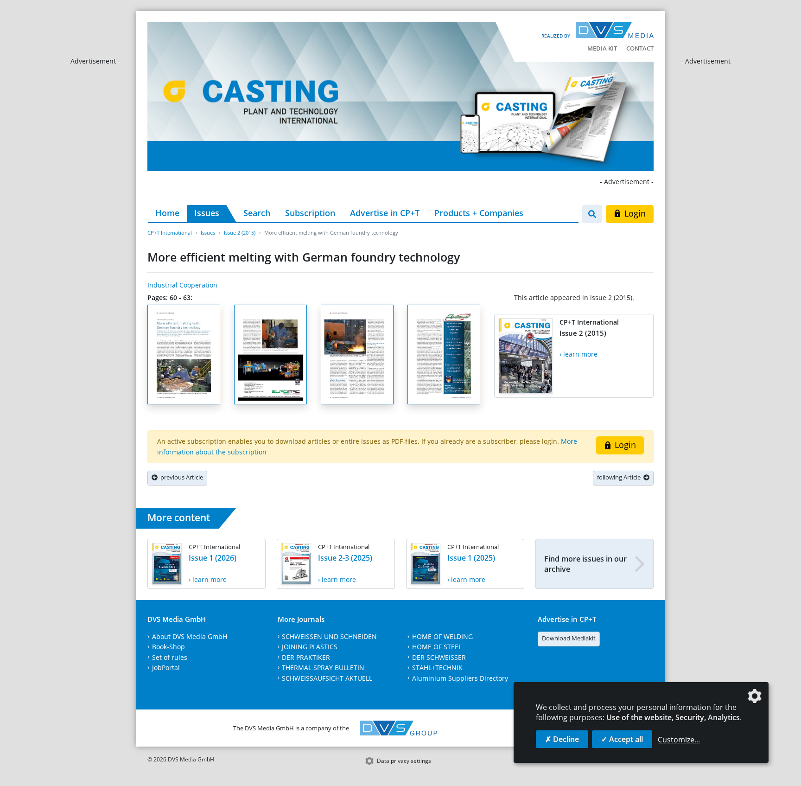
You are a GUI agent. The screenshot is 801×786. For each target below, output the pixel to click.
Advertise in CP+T (385, 212)
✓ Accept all (622, 739)
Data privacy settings (404, 761)
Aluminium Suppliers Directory (460, 678)
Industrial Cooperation (182, 285)
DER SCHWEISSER (439, 657)
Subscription (310, 212)
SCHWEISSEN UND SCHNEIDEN (329, 636)
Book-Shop (168, 646)
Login (634, 213)
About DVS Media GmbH (189, 636)
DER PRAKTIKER (306, 657)
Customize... (679, 740)
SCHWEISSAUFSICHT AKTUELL (327, 678)
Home (167, 212)
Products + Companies (478, 212)
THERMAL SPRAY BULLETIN (323, 667)
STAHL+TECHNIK (437, 667)
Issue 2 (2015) (239, 232)
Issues (206, 212)
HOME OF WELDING (442, 636)
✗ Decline (562, 739)
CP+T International (169, 232)
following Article (620, 477)
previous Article (180, 477)
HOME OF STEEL (437, 646)
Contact (640, 48)
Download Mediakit (569, 638)
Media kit (602, 48)
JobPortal (166, 667)
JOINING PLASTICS (309, 646)
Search (256, 212)
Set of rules (169, 657)
